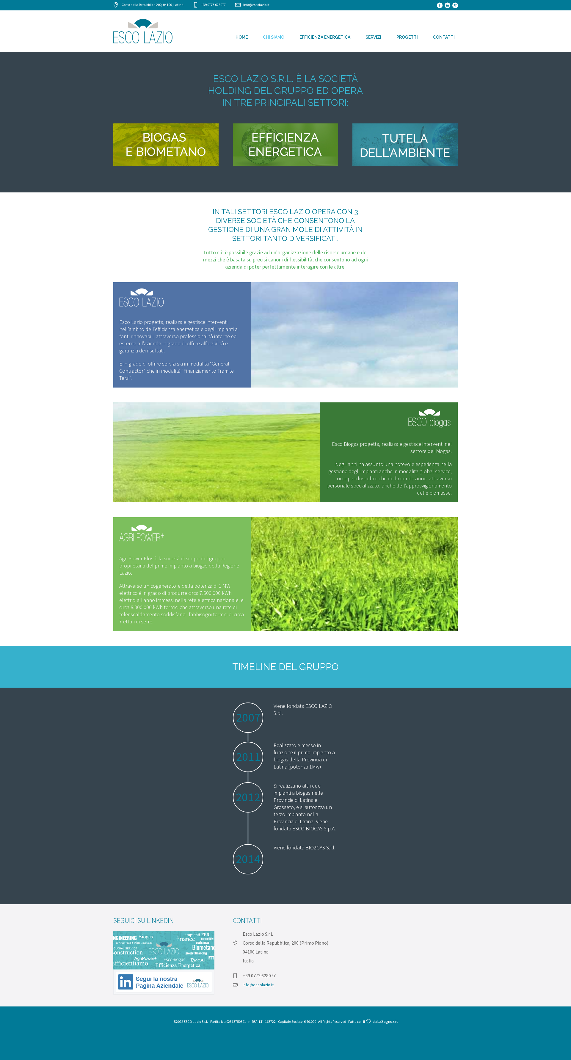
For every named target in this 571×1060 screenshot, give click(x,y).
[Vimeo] (455, 5)
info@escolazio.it (256, 4)
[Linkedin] (447, 5)
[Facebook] (440, 5)
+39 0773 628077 (213, 4)
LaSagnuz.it (387, 1021)
